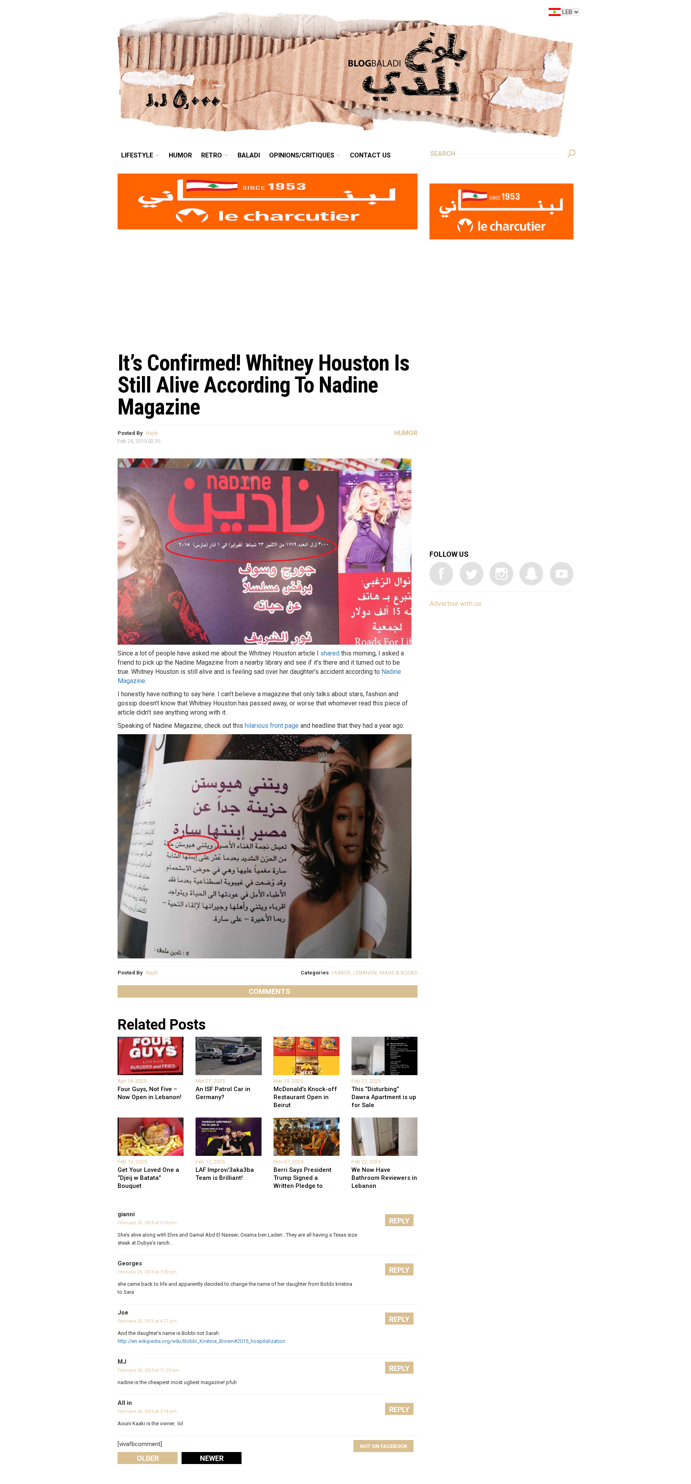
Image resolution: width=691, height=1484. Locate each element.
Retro (267, 13)
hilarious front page (272, 725)
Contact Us (403, 13)
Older (148, 1458)
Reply (399, 1221)
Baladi (298, 13)
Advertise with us (455, 604)
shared (330, 653)
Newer (212, 1458)
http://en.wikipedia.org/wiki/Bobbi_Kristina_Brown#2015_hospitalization (201, 1341)
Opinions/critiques (343, 13)
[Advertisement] (267, 286)
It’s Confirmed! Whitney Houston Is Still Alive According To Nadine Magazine (263, 385)
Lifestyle (204, 13)
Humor (241, 13)
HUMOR (341, 973)
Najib (152, 433)
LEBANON (365, 973)
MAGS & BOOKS (398, 973)
